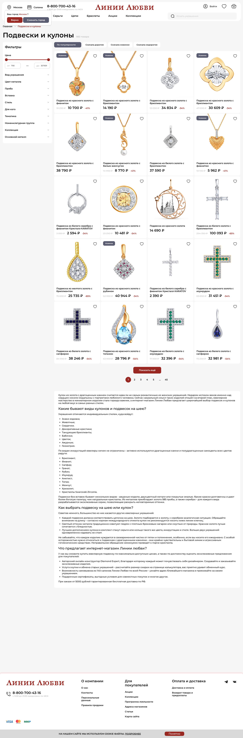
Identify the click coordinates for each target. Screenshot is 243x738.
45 (166, 379)
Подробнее (133, 734)
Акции (112, 15)
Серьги (58, 15)
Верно (15, 20)
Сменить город (36, 20)
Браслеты (93, 15)
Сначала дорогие (95, 45)
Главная (7, 26)
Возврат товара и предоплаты (182, 694)
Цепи (74, 15)
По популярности (66, 45)
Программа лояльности (139, 701)
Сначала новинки (120, 45)
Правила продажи (92, 705)
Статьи (129, 711)
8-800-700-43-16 (61, 6)
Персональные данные (90, 699)
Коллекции (133, 15)
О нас (84, 687)
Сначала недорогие (147, 45)
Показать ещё (147, 370)
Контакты (87, 692)
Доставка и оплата (183, 687)
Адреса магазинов (136, 706)
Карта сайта (132, 716)
